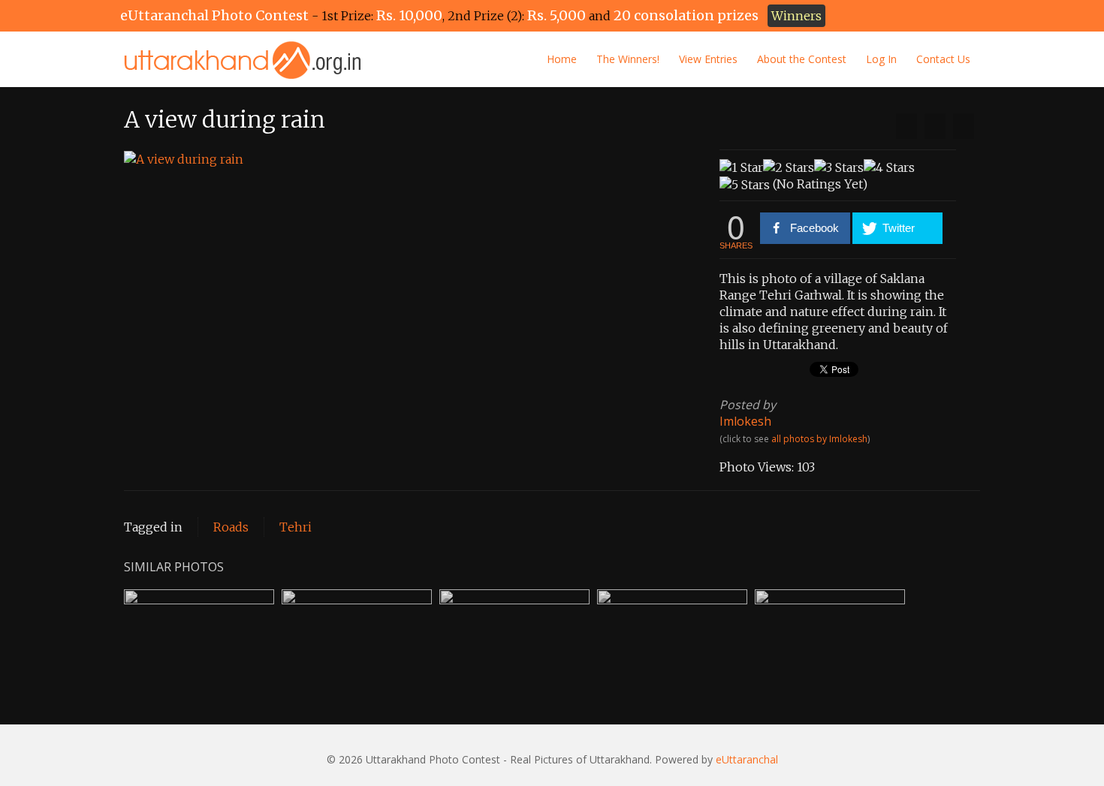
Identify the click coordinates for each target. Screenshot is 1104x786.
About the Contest (801, 59)
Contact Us (943, 59)
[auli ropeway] (963, 126)
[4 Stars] (889, 167)
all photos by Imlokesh (819, 438)
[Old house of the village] (906, 126)
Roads (231, 527)
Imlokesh (745, 421)
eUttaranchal (747, 759)
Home (562, 59)
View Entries (708, 59)
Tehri (295, 527)
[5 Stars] (744, 184)
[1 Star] (741, 167)
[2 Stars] (788, 167)
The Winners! (627, 59)
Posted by (747, 404)
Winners (796, 15)
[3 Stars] (839, 167)
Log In (881, 59)
